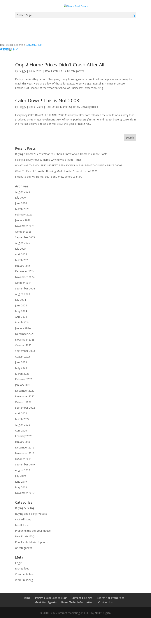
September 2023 (25, 351)
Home (26, 598)
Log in (18, 563)
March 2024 (22, 322)
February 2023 (23, 379)
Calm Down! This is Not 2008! (47, 100)
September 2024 (25, 288)
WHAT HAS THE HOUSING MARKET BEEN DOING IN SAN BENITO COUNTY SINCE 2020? (68, 165)
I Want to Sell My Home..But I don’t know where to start (48, 176)
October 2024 (23, 282)
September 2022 (25, 407)
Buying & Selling (24, 508)
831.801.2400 (34, 44)
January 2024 (23, 328)
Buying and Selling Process (31, 513)
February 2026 (23, 214)
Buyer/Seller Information (77, 602)
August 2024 (22, 294)
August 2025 (22, 243)
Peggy (22, 71)
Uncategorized (76, 71)
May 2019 (21, 487)
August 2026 (22, 192)
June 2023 (21, 362)
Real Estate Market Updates (62, 106)
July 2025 (20, 248)
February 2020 (23, 436)
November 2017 (24, 493)
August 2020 (22, 425)
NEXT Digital (103, 613)
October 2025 (23, 231)
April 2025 (21, 254)
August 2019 (22, 470)
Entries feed (22, 568)
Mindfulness (22, 525)
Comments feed (24, 574)
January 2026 (23, 220)
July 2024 (20, 299)
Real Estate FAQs (55, 71)
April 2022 (21, 413)
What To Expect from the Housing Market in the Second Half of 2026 (56, 171)
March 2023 (22, 373)
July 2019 (20, 476)
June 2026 (21, 203)
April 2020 (21, 430)
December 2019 (24, 447)
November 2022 (24, 396)
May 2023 (21, 368)
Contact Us (105, 602)
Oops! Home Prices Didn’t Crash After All (59, 64)
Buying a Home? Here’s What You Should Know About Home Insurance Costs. (61, 154)
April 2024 (21, 317)
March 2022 (22, 419)
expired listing (23, 519)
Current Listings (81, 598)
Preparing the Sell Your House (33, 530)
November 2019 (24, 453)
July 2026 (20, 197)
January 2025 (23, 265)
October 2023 (23, 345)
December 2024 (24, 271)
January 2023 (23, 385)
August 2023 (22, 356)
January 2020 (23, 441)
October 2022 (23, 402)
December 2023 (24, 334)
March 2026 (22, 209)
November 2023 (24, 339)
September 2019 (25, 464)
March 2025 (22, 260)
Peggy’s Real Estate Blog (51, 598)
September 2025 (25, 237)
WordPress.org (24, 580)
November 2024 (24, 277)
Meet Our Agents (46, 602)
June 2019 (21, 481)
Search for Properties (110, 598)
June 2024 (21, 305)
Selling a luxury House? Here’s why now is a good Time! (48, 159)
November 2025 (24, 226)
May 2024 (21, 311)
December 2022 (24, 390)
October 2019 (23, 459)
